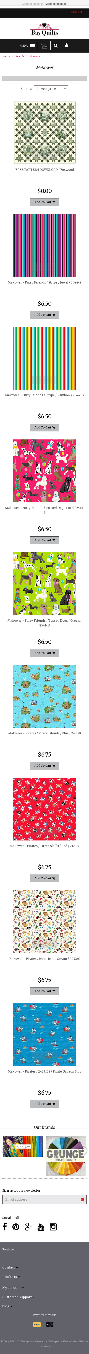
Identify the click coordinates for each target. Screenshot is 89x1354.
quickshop (44, 155)
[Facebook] (4, 1227)
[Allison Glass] (23, 1146)
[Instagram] (53, 1227)
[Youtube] (40, 1227)
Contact (76, 12)
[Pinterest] (15, 1227)
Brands (19, 56)
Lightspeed (54, 1341)
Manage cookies (33, 3)
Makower (36, 56)
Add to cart (43, 202)
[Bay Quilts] (44, 29)
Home (6, 56)
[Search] (55, 45)
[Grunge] (66, 1156)
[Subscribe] (83, 1198)
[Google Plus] (28, 1227)
